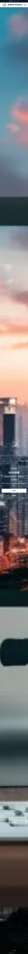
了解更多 (14, 490)
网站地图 (11, 1)
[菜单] (25, 5)
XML (18, 1)
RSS (15, 1)
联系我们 (14, 495)
